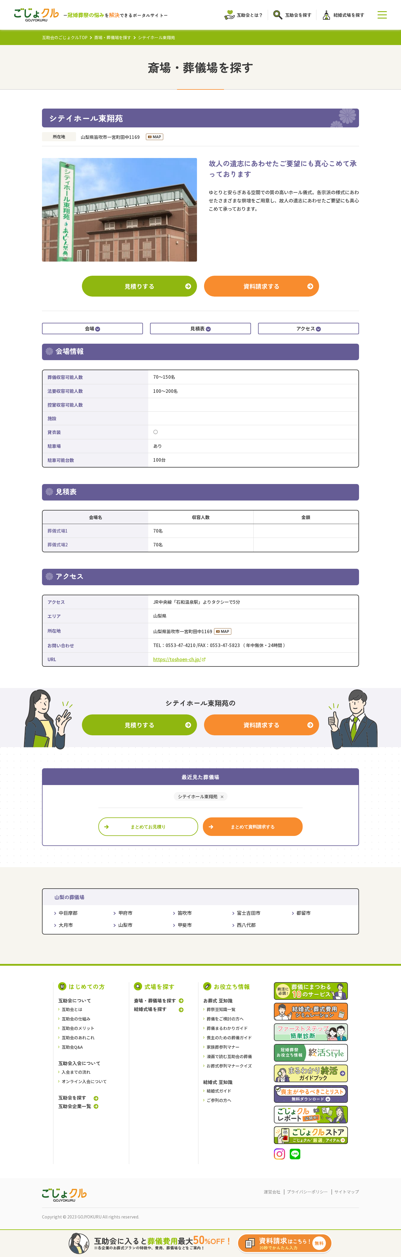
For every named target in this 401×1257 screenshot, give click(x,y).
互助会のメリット (78, 1028)
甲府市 (125, 912)
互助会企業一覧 (74, 1106)
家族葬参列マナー (223, 1047)
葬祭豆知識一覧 (221, 1009)
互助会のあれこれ (78, 1037)
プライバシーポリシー (307, 1192)
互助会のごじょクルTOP (64, 37)
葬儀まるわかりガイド (227, 1028)
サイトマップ (346, 1192)
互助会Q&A (72, 1047)
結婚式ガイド (219, 1091)
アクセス (305, 328)
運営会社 (272, 1192)
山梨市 (125, 924)
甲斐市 (185, 924)
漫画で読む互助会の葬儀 (229, 1056)
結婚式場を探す (150, 1009)
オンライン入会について (84, 1081)
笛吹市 (185, 912)
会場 (90, 328)
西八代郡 (246, 924)
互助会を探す (72, 1098)
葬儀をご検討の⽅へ (225, 1019)
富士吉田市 (248, 912)
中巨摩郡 (68, 912)
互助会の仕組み (76, 1019)
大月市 (66, 924)
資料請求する (261, 286)
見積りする (139, 286)
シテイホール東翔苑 (198, 796)
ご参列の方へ (219, 1100)
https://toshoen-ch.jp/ (177, 659)
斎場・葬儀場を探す (112, 37)
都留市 (303, 912)
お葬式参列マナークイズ (229, 1066)
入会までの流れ (76, 1072)
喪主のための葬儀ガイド (229, 1037)
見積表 (197, 328)
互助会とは (72, 1009)
